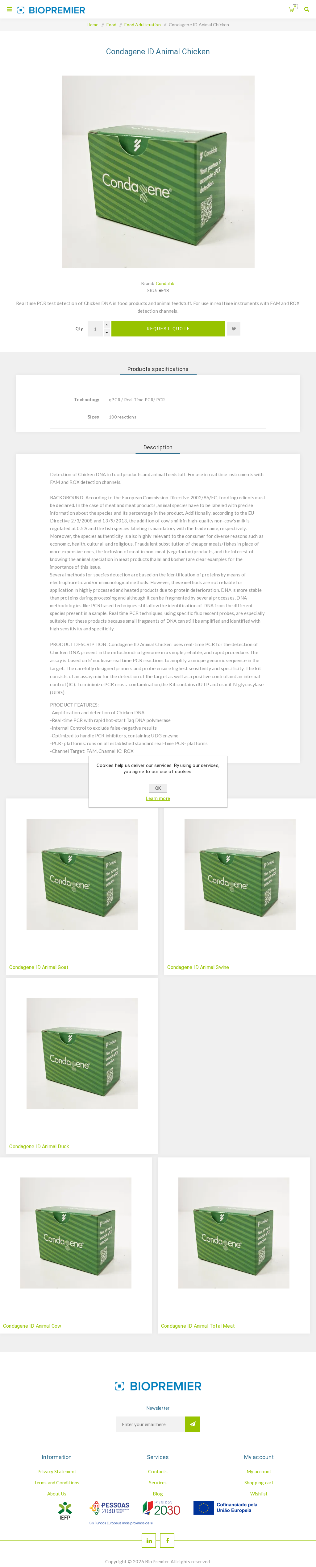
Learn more (158, 798)
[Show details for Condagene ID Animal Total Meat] (234, 1233)
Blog (158, 1493)
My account (259, 1471)
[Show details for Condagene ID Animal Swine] (240, 874)
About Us (57, 1493)
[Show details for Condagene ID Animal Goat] (82, 874)
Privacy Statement (56, 1471)
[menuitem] (56, 1471)
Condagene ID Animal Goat (39, 967)
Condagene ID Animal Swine (198, 967)
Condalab (165, 283)
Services (158, 1482)
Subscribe (192, 1424)
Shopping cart (295, 6)
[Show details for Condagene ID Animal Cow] (76, 1233)
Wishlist (259, 1493)
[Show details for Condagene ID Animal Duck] (82, 1054)
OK (158, 788)
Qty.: (80, 329)
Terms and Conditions (56, 1482)
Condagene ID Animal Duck (39, 1146)
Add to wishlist (233, 329)
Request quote (168, 329)
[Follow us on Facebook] (167, 1540)
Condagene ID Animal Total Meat (198, 1326)
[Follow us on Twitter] (149, 1540)
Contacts (158, 1471)
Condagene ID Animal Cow (32, 1326)
